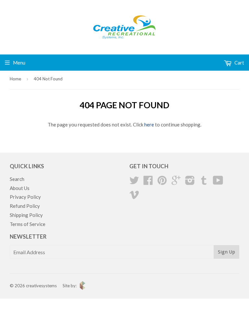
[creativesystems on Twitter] (134, 182)
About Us (20, 188)
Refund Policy (25, 206)
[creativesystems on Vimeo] (134, 196)
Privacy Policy (25, 197)
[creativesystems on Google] (176, 182)
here (149, 124)
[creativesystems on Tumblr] (204, 182)
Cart (238, 62)
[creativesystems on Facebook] (148, 182)
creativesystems (41, 285)
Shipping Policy (26, 215)
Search (17, 179)
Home (15, 78)
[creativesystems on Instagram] (190, 182)
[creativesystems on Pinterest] (162, 182)
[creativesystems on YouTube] (218, 182)
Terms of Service (27, 224)
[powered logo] (81, 288)
